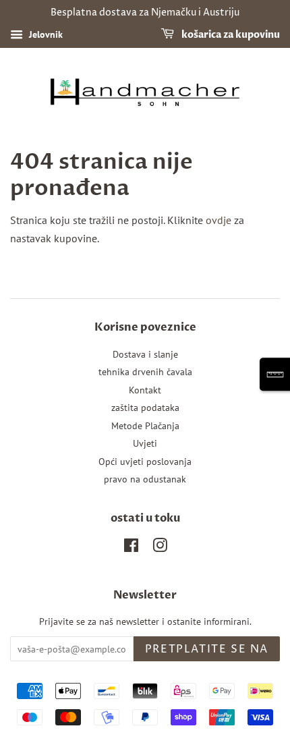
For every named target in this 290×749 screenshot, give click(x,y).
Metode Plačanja (145, 426)
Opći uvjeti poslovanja (145, 461)
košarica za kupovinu (229, 34)
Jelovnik (44, 34)
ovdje (218, 220)
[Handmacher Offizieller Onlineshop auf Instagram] (159, 548)
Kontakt (145, 390)
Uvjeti (145, 443)
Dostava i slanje (145, 354)
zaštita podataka (145, 407)
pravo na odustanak (145, 479)
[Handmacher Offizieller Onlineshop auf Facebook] (131, 548)
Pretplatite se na (206, 649)
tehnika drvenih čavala (145, 372)
